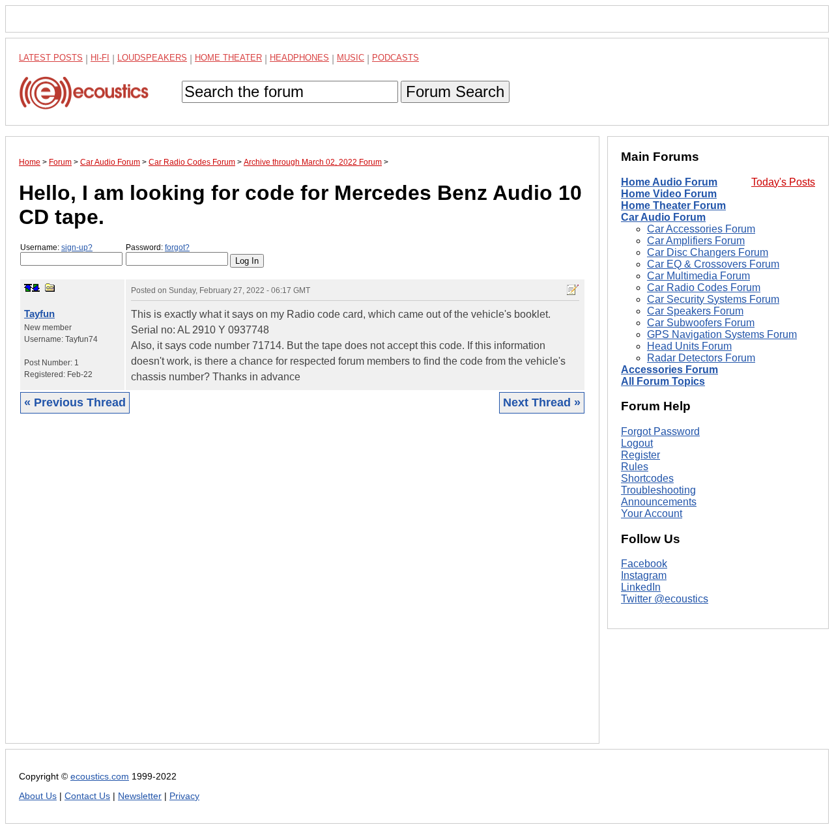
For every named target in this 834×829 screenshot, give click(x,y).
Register (640, 454)
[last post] (36, 288)
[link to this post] (50, 287)
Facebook (644, 564)
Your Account (651, 513)
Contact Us (87, 796)
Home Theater (228, 58)
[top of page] (28, 288)
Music (350, 58)
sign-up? (77, 247)
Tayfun (39, 313)
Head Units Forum (689, 346)
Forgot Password (660, 431)
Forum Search (455, 91)
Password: (158, 247)
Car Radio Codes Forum (703, 287)
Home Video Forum (669, 193)
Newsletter (140, 796)
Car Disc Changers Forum (707, 252)
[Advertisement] (302, 588)
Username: (56, 247)
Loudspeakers (152, 58)
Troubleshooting (658, 490)
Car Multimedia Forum (698, 275)
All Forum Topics (663, 381)
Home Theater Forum (673, 205)
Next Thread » (542, 402)
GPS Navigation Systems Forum (722, 334)
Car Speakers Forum (695, 310)
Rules (634, 466)
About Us (38, 796)
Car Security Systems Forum (713, 299)
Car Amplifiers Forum (696, 240)
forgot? (177, 247)
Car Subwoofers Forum (701, 322)
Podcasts (395, 58)
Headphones (299, 58)
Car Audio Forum (663, 217)
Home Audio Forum (669, 182)
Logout (637, 443)
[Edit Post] (572, 290)
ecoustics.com (99, 776)
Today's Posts (783, 182)
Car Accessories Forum (701, 228)
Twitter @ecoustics (664, 599)
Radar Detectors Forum (701, 357)
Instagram (644, 576)
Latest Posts (51, 58)
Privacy (184, 796)
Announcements (659, 501)
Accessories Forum (669, 369)
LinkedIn (641, 587)
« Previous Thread (75, 402)
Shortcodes (647, 478)
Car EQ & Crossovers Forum (713, 264)
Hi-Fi (100, 58)
